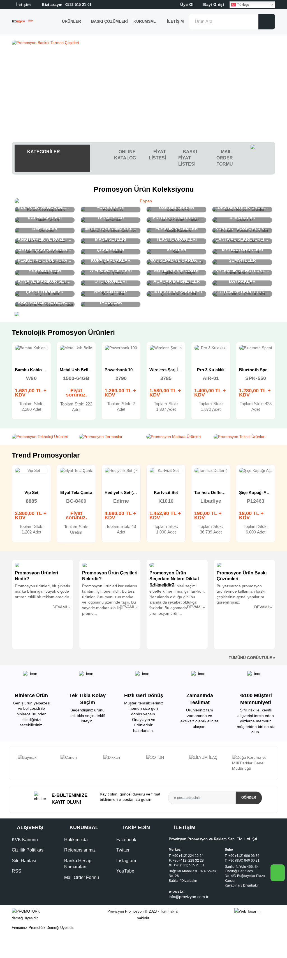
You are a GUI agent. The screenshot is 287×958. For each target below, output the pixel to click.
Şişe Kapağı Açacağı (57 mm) (222, 492)
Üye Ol (186, 4)
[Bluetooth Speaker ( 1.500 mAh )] (210, 348)
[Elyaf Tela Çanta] (31, 471)
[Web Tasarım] (254, 911)
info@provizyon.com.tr (189, 896)
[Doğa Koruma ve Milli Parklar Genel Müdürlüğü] (207, 763)
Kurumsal (145, 21)
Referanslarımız (80, 850)
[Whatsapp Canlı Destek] (263, 158)
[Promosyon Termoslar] (110, 437)
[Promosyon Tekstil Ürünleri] (244, 437)
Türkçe (242, 5)
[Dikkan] (79, 757)
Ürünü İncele (11, 354)
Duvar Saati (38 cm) (258, 492)
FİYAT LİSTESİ (157, 154)
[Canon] (36, 757)
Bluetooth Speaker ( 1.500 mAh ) (226, 369)
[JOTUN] (122, 757)
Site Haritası (24, 860)
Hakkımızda (76, 839)
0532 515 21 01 (66, 5)
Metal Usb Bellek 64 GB (38, 369)
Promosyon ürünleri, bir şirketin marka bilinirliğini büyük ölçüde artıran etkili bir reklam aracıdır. (42, 591)
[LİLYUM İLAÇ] (165, 757)
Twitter (122, 850)
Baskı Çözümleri (109, 21)
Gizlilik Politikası (28, 850)
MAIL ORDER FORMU (224, 158)
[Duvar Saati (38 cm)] (255, 471)
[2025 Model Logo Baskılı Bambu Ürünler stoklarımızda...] (143, 43)
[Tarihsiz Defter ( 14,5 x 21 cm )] (165, 471)
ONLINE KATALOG (125, 154)
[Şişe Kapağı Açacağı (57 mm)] (210, 471)
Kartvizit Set (121, 492)
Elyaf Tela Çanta (31, 492)
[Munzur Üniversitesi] (250, 760)
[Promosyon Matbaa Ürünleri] (177, 437)
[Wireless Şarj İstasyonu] (121, 348)
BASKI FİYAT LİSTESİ (187, 158)
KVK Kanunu (25, 839)
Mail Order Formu (81, 877)
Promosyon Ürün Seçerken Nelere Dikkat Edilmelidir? (174, 578)
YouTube (125, 871)
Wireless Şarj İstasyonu (128, 369)
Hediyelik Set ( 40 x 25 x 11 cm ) (90, 492)
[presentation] (14, 763)
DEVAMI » (61, 607)
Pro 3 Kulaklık (166, 369)
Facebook (126, 839)
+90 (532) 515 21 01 (189, 865)
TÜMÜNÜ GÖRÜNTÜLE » (252, 657)
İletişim (175, 21)
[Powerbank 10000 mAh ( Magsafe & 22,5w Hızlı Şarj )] (76, 348)
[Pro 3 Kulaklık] (165, 348)
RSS (16, 871)
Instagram (126, 860)
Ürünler (71, 21)
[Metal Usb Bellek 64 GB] (31, 348)
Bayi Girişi (213, 4)
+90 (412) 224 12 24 (187, 856)
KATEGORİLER (43, 151)
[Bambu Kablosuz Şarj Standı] (255, 348)
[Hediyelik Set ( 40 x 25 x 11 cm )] (76, 471)
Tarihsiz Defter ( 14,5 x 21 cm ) (179, 492)
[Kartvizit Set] (121, 471)
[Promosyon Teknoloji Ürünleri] (42, 437)
